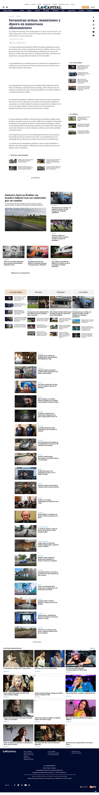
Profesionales (46, 4)
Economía (46, 10)
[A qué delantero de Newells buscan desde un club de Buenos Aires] (38, 326)
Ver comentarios (35, 177)
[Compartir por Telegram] (93, 28)
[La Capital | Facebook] (14, 785)
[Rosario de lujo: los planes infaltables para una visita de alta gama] (83, 321)
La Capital (11, 16)
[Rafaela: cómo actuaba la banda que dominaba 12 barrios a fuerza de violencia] (21, 161)
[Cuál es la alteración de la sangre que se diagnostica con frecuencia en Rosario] (37, 589)
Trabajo (39, 4)
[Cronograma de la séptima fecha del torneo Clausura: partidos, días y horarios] (79, 125)
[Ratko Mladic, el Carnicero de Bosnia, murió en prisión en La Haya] (37, 517)
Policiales (55, 10)
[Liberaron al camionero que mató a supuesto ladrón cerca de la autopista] (37, 632)
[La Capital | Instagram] (22, 785)
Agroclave (26, 756)
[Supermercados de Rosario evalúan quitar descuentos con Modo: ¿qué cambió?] (79, 81)
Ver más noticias (37, 642)
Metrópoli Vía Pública (28, 759)
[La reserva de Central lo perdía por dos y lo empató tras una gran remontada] (16, 326)
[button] (3, 7)
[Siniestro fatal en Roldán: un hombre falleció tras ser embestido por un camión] (79, 132)
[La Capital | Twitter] (18, 785)
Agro (63, 10)
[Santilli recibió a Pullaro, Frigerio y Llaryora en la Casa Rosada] (37, 603)
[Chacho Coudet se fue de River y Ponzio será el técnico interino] (37, 488)
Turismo (73, 4)
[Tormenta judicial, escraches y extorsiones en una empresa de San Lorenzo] (37, 574)
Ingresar (93, 7)
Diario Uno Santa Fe (28, 753)
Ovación (37, 10)
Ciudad (22, 10)
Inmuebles (26, 4)
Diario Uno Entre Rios (29, 754)
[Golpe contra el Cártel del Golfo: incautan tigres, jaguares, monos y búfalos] (37, 546)
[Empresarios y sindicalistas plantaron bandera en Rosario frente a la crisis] (37, 618)
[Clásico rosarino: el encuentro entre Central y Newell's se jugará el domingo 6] (61, 231)
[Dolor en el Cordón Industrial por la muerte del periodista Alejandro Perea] (13, 257)
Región (29, 10)
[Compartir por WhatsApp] (93, 24)
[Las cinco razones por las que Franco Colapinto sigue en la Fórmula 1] (37, 387)
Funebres (54, 4)
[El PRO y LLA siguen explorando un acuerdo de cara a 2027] (37, 502)
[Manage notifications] (95, 792)
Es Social (89, 10)
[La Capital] (49, 7)
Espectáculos (71, 10)
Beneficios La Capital (64, 4)
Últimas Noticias (8, 10)
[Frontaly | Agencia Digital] (91, 787)
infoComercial (27, 757)
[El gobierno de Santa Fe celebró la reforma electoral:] (37, 257)
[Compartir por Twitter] (93, 21)
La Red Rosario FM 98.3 (53, 753)
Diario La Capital (27, 751)
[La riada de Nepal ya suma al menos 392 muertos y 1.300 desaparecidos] (37, 531)
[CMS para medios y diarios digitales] (83, 787)
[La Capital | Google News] (29, 785)
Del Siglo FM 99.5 (76, 751)
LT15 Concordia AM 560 (53, 754)
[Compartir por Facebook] (93, 17)
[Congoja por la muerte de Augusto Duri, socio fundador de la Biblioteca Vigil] (37, 358)
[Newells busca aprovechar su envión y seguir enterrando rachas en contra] (79, 118)
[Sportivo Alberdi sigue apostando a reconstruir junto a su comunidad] (37, 459)
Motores (33, 4)
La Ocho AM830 (51, 751)
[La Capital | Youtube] (25, 785)
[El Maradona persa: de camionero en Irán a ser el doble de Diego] (79, 74)
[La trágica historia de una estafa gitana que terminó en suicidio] (37, 430)
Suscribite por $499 (85, 7)
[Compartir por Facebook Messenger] (93, 31)
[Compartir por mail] (93, 35)
